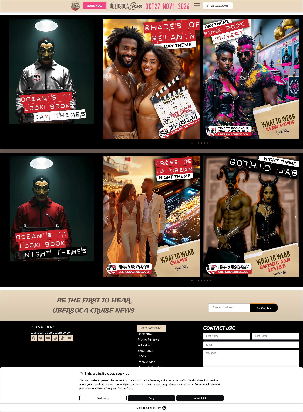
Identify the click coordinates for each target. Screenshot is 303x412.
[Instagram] (55, 338)
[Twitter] (41, 338)
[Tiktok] (62, 338)
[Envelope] (69, 338)
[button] (107, 79)
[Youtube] (48, 338)
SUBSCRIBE (264, 307)
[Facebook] (34, 338)
